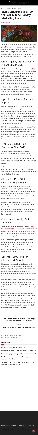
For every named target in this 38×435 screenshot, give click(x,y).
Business (18, 8)
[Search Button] (36, 2)
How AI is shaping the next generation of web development (18, 354)
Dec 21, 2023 (16, 22)
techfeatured (6, 22)
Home (2, 8)
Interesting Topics (10, 8)
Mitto (12, 116)
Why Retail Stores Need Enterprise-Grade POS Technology (18, 351)
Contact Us (21, 425)
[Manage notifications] (33, 431)
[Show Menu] (2, 2)
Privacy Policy (30, 425)
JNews (7, 429)
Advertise (13, 425)
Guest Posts (4, 425)
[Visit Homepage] (19, 2)
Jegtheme (3, 431)
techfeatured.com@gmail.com (10, 337)
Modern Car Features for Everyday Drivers (13, 347)
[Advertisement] (19, 387)
